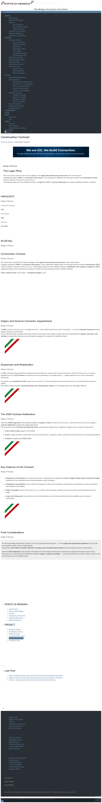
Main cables (17, 51)
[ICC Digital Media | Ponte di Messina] (51, 157)
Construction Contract (16, 64)
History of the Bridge (16, 20)
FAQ (10, 119)
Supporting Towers (19, 44)
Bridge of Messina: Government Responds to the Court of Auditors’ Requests (35, 678)
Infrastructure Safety (20, 55)
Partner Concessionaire (21, 88)
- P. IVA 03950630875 (19, 799)
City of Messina (18, 24)
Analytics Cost (18, 68)
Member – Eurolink (19, 99)
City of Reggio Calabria (20, 27)
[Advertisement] (51, 295)
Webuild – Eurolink (19, 95)
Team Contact (9, 782)
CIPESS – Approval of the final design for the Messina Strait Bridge (32, 680)
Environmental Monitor (16, 106)
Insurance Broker (14, 108)
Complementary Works (17, 60)
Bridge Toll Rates (19, 73)
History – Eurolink (19, 101)
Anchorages (17, 46)
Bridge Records (14, 62)
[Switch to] (8, 132)
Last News (12, 117)
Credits (52, 799)
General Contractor (15, 93)
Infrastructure (13, 18)
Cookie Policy (46, 799)
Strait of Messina (19, 29)
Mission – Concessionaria (21, 86)
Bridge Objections (15, 620)
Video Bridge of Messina (17, 128)
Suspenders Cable (19, 49)
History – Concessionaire (21, 90)
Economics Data (14, 66)
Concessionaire (14, 79)
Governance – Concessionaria (23, 84)
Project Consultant (15, 104)
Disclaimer (29, 799)
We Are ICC (9, 778)
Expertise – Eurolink (19, 97)
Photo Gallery (13, 126)
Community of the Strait (17, 31)
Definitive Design (15, 40)
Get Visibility (9, 785)
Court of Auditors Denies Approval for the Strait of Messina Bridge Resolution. (36, 675)
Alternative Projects (16, 57)
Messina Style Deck (20, 53)
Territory (12, 22)
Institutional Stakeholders (17, 77)
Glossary (12, 123)
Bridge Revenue (18, 71)
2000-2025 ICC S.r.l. (7, 799)
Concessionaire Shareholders (23, 82)
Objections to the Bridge (17, 35)
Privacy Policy (37, 799)
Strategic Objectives (16, 33)
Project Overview (19, 42)
